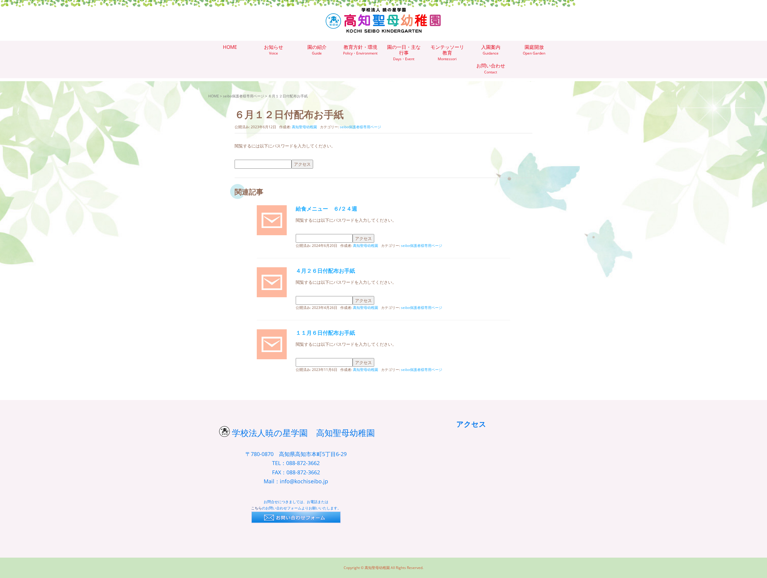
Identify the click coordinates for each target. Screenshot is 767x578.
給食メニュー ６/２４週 (326, 208)
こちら (256, 508)
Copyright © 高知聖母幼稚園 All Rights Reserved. (383, 567)
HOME (213, 96)
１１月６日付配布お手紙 (325, 332)
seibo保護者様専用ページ (243, 96)
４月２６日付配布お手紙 (325, 270)
